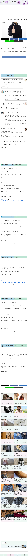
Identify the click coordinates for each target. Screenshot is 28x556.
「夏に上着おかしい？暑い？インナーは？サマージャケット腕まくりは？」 (14, 200)
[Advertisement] (14, 10)
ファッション (2, 371)
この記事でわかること (13, 56)
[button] (18, 41)
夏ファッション (6, 371)
